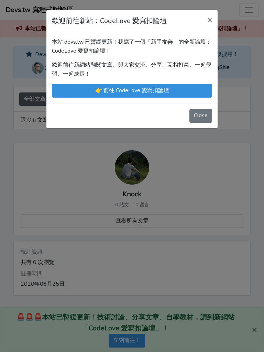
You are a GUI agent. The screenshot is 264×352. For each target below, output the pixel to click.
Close (201, 115)
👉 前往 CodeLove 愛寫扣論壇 (132, 90)
